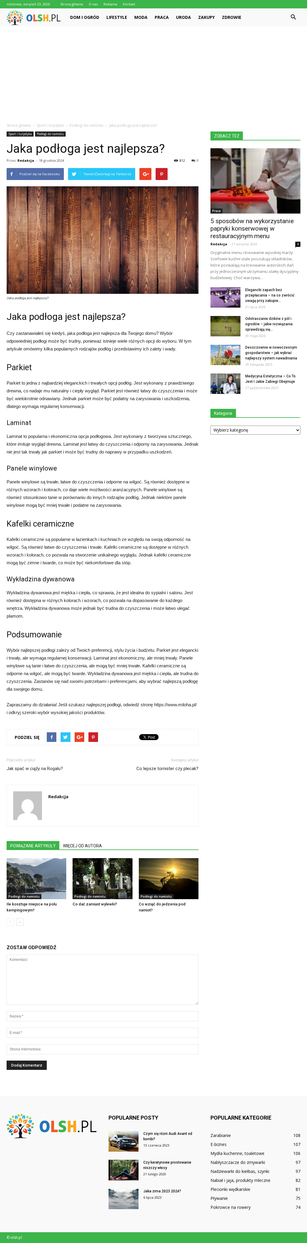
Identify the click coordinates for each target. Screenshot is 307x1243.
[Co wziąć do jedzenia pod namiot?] (168, 878)
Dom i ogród (84, 17)
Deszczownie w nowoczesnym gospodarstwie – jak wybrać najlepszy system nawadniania (271, 352)
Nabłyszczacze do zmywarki (237, 1162)
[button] (293, 17)
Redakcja (25, 160)
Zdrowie (231, 17)
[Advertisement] (153, 71)
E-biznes (218, 1144)
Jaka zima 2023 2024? (162, 1191)
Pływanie (219, 1198)
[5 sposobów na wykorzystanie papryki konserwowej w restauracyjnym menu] (255, 181)
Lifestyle (116, 17)
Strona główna (71, 4)
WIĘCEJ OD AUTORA (82, 845)
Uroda (183, 17)
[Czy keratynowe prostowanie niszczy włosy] (124, 1170)
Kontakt (129, 4)
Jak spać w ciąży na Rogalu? (35, 768)
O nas (93, 4)
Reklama (110, 4)
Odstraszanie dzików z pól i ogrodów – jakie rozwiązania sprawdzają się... (269, 324)
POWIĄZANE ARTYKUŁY (33, 845)
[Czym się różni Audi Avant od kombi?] (124, 1141)
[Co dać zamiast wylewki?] (102, 878)
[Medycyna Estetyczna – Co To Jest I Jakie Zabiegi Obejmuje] (225, 383)
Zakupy (206, 17)
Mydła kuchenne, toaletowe (237, 1153)
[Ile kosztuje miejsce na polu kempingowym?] (36, 878)
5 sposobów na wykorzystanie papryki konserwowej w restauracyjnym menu (252, 228)
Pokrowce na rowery (230, 1207)
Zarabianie (220, 1135)
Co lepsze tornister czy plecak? (167, 768)
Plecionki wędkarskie (230, 1189)
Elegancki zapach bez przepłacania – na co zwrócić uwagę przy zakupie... (269, 295)
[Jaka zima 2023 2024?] (124, 1198)
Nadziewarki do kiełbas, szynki (239, 1171)
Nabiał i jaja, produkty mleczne (240, 1180)
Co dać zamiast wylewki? (95, 904)
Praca (162, 17)
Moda (141, 17)
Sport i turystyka (20, 134)
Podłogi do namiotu (50, 134)
